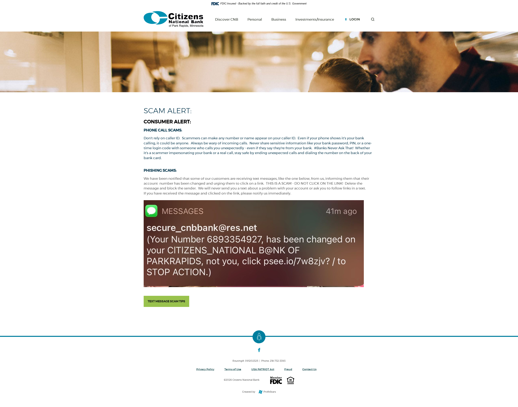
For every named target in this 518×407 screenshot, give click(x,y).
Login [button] (354, 19)
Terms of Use (232, 369)
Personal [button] (254, 19)
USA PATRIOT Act (262, 369)
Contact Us (309, 369)
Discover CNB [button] (226, 19)
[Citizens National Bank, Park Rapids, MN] (173, 19)
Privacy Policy (205, 369)
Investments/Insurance (314, 20)
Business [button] (278, 19)
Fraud (288, 369)
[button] (372, 19)
